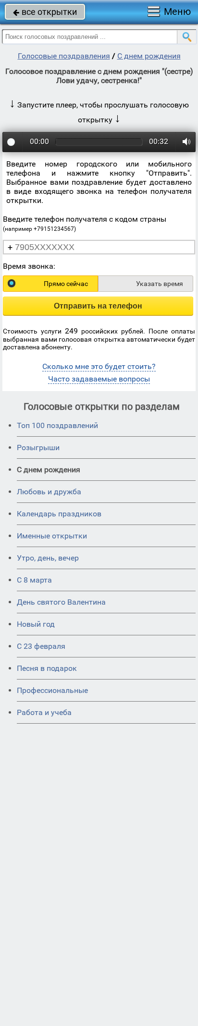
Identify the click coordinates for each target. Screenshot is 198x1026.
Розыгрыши (38, 447)
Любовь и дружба (49, 491)
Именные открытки (52, 535)
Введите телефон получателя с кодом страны (84, 223)
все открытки (45, 12)
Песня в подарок (47, 668)
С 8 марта (34, 580)
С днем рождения (149, 55)
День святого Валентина (61, 602)
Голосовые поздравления (64, 55)
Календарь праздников (59, 513)
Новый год (36, 624)
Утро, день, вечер (48, 557)
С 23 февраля (41, 646)
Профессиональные (52, 690)
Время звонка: (29, 266)
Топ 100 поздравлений (57, 425)
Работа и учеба (44, 712)
